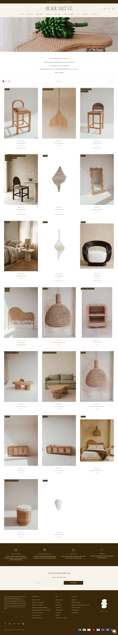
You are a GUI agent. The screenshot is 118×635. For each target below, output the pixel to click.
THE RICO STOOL (21, 534)
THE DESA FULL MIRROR (97, 209)
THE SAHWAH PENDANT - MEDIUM (97, 406)
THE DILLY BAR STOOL (97, 143)
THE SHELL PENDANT (59, 276)
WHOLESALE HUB (76, 602)
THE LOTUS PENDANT (59, 143)
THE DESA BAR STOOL (21, 143)
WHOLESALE (94, 14)
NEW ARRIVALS (59, 600)
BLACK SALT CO (21, 141)
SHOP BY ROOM (39, 14)
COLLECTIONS (30, 14)
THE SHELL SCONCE (59, 209)
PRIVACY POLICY (36, 615)
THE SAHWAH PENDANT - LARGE (59, 342)
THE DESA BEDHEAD (21, 342)
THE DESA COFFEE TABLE (59, 406)
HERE (51, 1)
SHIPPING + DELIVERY (37, 605)
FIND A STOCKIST (76, 607)
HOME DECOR (57, 14)
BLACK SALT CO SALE (21, 340)
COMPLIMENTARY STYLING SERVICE (41, 610)
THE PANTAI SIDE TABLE (21, 276)
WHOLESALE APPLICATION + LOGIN (80, 605)
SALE (78, 14)
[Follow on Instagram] (9, 624)
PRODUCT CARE (36, 600)
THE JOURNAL (85, 14)
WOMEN (58, 615)
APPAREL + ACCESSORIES (68, 14)
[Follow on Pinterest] (14, 624)
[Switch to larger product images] (3, 81)
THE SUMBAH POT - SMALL (59, 534)
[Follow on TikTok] (18, 624)
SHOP (22, 14)
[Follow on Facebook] (5, 624)
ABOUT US (74, 600)
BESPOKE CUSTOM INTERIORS (39, 607)
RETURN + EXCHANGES (38, 602)
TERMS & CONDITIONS (37, 612)
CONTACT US (75, 612)
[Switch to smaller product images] (6, 81)
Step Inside (73, 582)
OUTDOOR (58, 607)
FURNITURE (48, 14)
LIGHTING (58, 612)
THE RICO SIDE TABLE (97, 342)
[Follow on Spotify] (23, 624)
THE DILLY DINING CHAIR (21, 209)
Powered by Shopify (19, 630)
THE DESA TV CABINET (59, 470)
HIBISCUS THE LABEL (61, 617)
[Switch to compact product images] (9, 81)
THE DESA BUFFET (21, 470)
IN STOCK (58, 602)
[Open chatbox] (114, 631)
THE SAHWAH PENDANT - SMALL (97, 470)
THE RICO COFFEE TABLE (21, 406)
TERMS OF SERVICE (37, 617)
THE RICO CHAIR (97, 276)
